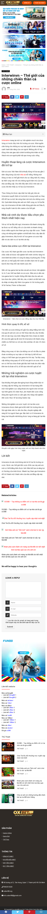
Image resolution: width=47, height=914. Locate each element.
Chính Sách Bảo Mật (35, 909)
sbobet (10, 728)
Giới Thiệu (25, 909)
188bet (11, 720)
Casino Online (7, 833)
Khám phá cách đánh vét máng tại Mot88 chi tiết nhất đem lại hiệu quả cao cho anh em (22, 556)
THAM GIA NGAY (39, 3)
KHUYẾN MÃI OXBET (9, 859)
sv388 (8, 731)
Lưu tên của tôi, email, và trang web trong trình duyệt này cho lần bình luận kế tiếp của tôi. (22, 621)
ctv (8, 88)
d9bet (11, 708)
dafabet (10, 700)
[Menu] (2, 3)
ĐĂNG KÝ (27, 3)
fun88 (9, 715)
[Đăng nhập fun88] (23, 55)
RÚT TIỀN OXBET (8, 866)
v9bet (9, 725)
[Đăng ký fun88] (23, 660)
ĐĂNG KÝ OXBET (8, 856)
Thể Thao (6, 839)
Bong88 (12, 695)
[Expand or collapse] (43, 134)
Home (3, 65)
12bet (9, 703)
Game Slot (6, 836)
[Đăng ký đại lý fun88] (23, 13)
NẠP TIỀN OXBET (8, 863)
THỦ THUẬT (10, 65)
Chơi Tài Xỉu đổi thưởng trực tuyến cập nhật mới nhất (22, 523)
